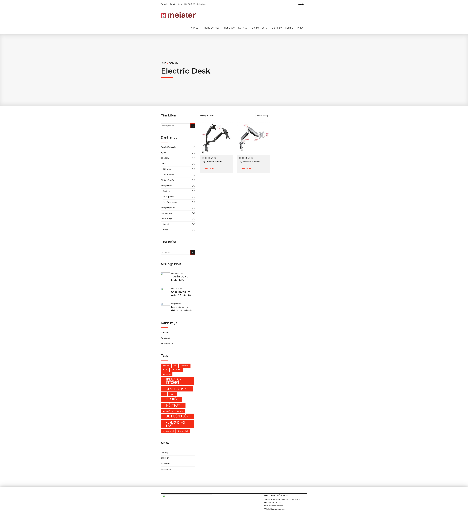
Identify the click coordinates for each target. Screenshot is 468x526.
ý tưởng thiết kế (183, 431)
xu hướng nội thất (175, 424)
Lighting (172, 394)
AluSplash (166, 365)
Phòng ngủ (229, 28)
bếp (175, 365)
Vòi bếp (165, 230)
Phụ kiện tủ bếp (166, 186)
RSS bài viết (165, 458)
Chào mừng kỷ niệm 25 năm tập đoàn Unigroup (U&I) (181, 293)
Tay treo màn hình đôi (212, 161)
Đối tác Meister (260, 28)
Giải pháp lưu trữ (168, 197)
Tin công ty (165, 332)
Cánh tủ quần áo (168, 175)
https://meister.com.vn (278, 509)
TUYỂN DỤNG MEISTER (179, 278)
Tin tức (299, 28)
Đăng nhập (164, 453)
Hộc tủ (163, 152)
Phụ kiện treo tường (170, 202)
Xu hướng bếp (166, 338)
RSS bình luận (165, 464)
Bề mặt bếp (165, 158)
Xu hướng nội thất (167, 343)
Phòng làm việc (211, 28)
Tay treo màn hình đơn (249, 161)
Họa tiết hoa (167, 374)
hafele (165, 370)
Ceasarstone (185, 365)
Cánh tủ (163, 163)
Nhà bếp (195, 28)
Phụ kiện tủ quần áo (168, 208)
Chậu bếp (166, 224)
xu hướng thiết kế (168, 431)
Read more (209, 168)
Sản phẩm (243, 28)
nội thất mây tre (168, 411)
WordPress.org (166, 469)
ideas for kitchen (173, 381)
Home (163, 63)
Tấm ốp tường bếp (167, 180)
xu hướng (180, 411)
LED (164, 394)
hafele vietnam (176, 370)
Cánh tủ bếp (167, 169)
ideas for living (177, 389)
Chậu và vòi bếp (166, 219)
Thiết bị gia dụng (166, 213)
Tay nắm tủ (166, 191)
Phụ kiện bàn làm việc (209, 158)
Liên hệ (289, 28)
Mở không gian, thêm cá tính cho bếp (182, 309)
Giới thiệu (277, 28)
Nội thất (173, 405)
